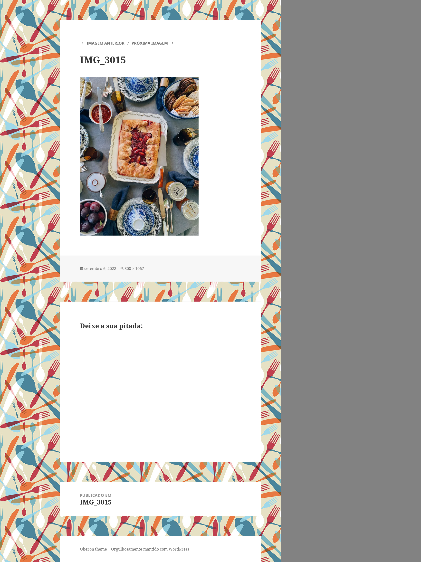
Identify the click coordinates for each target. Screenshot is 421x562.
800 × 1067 (134, 268)
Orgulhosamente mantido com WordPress (150, 549)
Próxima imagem (150, 43)
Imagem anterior (105, 43)
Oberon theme (93, 549)
